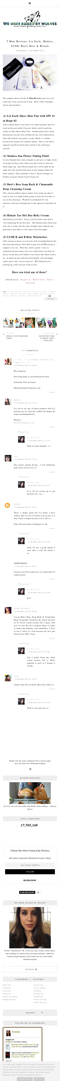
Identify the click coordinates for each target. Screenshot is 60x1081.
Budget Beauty (10, 999)
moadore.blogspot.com (24, 422)
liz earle (22, 294)
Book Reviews (41, 1002)
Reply (52, 392)
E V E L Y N (33, 437)
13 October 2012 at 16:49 (26, 365)
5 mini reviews (14, 292)
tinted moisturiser (34, 296)
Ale (16, 456)
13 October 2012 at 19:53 (26, 566)
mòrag (17, 400)
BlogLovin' (26, 279)
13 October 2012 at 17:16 (26, 403)
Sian (16, 676)
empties (6, 294)
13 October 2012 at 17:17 (39, 440)
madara (36, 294)
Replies (25, 432)
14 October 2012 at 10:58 (39, 542)
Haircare (7, 993)
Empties (38, 991)
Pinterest (30, 283)
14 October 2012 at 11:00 (39, 652)
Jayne (17, 504)
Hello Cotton (38, 279)
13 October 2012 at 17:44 (26, 459)
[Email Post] (49, 296)
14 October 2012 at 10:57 (39, 485)
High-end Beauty (11, 996)
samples (13, 296)
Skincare (7, 991)
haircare (14, 294)
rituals (6, 296)
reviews (51, 294)
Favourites (39, 985)
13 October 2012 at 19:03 (26, 507)
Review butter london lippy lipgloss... (46, 338)
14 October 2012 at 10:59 (39, 593)
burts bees (42, 292)
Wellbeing (39, 996)
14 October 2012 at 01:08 (26, 611)
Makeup (7, 988)
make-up (43, 294)
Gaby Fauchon (22, 608)
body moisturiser (29, 292)
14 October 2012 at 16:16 (26, 679)
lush (29, 294)
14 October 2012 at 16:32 (39, 702)
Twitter (50, 279)
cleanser (52, 292)
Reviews (7, 985)
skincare (21, 296)
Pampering (39, 993)
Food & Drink (40, 999)
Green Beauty (40, 988)
